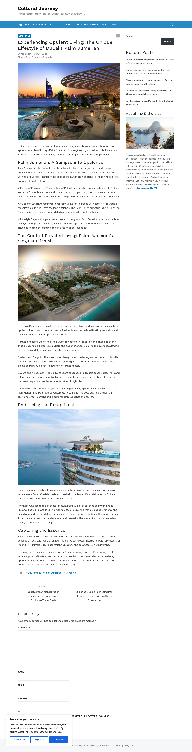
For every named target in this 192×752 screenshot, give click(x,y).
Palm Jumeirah (53, 572)
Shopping (70, 572)
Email (22, 685)
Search (129, 36)
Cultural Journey (38, 8)
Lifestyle (67, 25)
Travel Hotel (110, 25)
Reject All (39, 739)
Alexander (26, 54)
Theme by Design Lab (124, 745)
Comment (24, 628)
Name (21, 672)
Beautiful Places (35, 25)
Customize (19, 739)
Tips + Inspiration (87, 25)
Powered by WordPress (98, 745)
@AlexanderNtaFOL (147, 188)
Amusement (34, 572)
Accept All (59, 739)
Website (23, 698)
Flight (54, 25)
